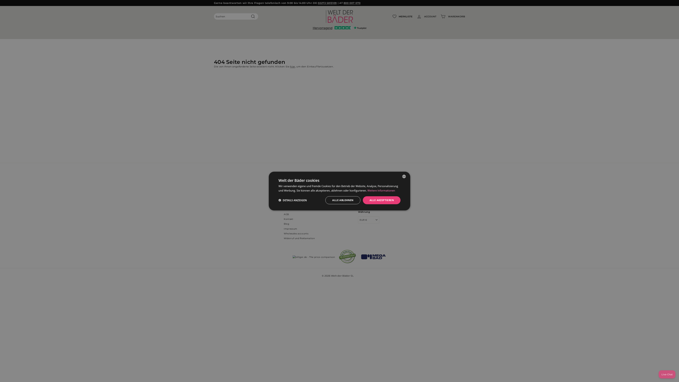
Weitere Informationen (381, 190)
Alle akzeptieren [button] (382, 200)
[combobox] (404, 176)
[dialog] (339, 191)
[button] (292, 200)
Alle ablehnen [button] (342, 200)
